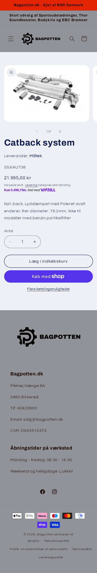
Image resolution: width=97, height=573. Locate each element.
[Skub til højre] (60, 131)
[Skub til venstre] (36, 131)
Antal (8, 231)
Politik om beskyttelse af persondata (38, 549)
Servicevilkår (82, 549)
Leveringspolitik (51, 557)
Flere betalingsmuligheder (48, 289)
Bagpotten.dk (47, 534)
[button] (11, 39)
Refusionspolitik (56, 541)
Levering (31, 185)
